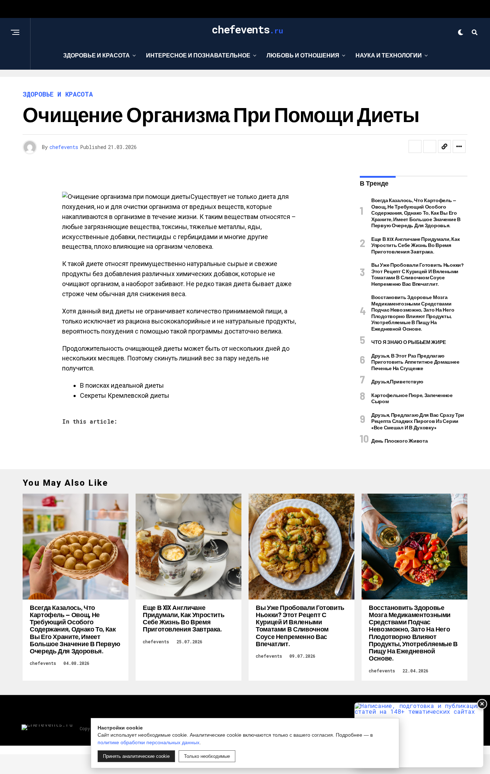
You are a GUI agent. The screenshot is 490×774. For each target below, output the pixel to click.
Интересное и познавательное (198, 55)
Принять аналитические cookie (136, 756)
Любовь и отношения (303, 55)
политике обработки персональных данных (148, 742)
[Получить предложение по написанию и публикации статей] (419, 735)
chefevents (64, 147)
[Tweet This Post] (429, 146)
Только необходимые (207, 756)
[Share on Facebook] (415, 146)
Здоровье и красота (96, 55)
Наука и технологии (388, 55)
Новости (242, 84)
